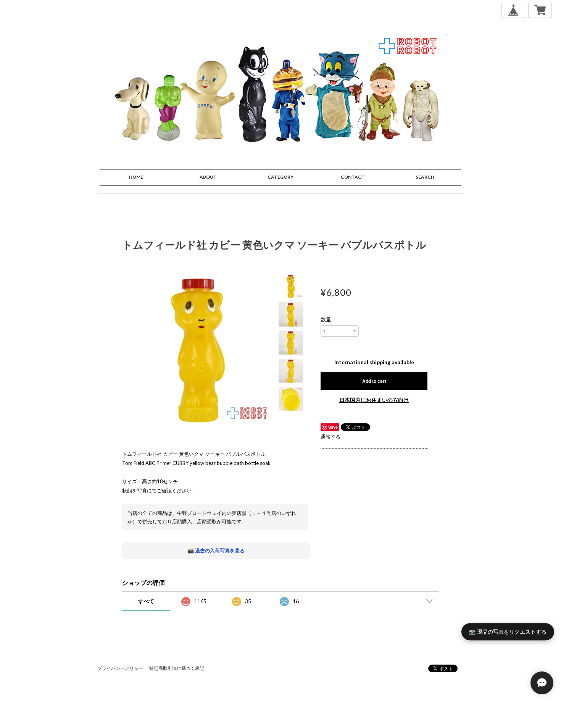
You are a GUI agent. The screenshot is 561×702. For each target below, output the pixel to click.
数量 (326, 319)
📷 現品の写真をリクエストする (507, 631)
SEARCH (425, 177)
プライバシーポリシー (120, 668)
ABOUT (208, 177)
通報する (330, 437)
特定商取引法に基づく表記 (176, 668)
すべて (146, 601)
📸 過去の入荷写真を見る (216, 550)
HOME (136, 177)
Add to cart (374, 381)
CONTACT (353, 177)
